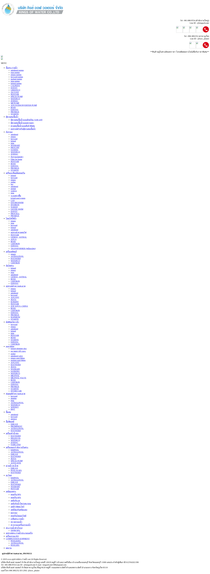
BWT (13, 409)
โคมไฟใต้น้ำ (11, 218)
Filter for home (16, 159)
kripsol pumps (16, 83)
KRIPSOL (15, 450)
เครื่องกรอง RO (12, 536)
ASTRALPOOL (17, 256)
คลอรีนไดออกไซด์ (18, 516)
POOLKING (16, 541)
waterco (14, 191)
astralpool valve (17, 356)
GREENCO (15, 90)
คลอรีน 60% (16, 497)
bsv (12, 184)
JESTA (13, 300)
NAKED (14, 207)
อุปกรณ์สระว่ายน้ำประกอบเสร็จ (19, 533)
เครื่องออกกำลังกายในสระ (17, 447)
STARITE (15, 114)
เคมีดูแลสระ (11, 491)
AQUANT (15, 297)
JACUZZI (15, 92)
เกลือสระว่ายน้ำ (17, 519)
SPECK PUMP (17, 97)
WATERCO (15, 99)
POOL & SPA (16, 470)
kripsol (13, 141)
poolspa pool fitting (18, 360)
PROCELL (15, 214)
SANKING (15, 371)
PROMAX (15, 112)
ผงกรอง (14, 513)
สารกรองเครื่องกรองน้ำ (21, 525)
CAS (13, 200)
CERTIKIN (15, 244)
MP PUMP (15, 103)
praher (13, 354)
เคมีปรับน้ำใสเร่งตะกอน (21, 504)
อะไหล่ (9, 475)
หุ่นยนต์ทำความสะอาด (15, 394)
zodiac (13, 182)
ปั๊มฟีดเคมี (10, 422)
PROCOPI (15, 148)
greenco (14, 419)
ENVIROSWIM (17, 203)
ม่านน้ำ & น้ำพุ (12, 466)
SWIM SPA (15, 530)
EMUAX (14, 424)
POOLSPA (15, 545)
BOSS (13, 107)
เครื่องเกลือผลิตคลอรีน (15, 173)
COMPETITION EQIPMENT (18, 539)
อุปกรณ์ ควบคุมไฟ (18, 232)
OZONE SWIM (17, 209)
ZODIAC (14, 101)
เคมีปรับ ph (15, 501)
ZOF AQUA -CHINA (19, 306)
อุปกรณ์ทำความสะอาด (16, 286)
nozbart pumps (16, 79)
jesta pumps (15, 81)
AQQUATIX (16, 463)
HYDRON (15, 205)
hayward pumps (17, 77)
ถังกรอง (9, 132)
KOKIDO (15, 302)
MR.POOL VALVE (18, 378)
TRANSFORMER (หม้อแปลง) (23, 249)
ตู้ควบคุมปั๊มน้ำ (12, 117)
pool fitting (10, 346)
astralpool (14, 134)
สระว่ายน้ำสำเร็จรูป (14, 528)
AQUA (14, 239)
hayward (14, 139)
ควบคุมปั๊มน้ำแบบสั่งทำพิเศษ (23, 126)
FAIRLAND (16, 445)
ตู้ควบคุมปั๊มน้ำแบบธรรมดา (22, 123)
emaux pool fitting (18, 358)
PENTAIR (15, 94)
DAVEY (14, 88)
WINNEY (15, 407)
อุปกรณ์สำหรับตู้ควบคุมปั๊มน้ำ (23, 129)
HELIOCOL (16, 438)
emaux (13, 137)
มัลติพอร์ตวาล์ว (12, 322)
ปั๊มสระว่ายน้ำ (12, 68)
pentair (13, 189)
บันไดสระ (10, 266)
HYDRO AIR (16, 391)
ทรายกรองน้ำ (16, 522)
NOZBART (15, 145)
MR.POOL (15, 376)
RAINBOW (15, 317)
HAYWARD (16, 258)
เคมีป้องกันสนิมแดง (19, 510)
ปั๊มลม (8, 412)
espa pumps (15, 72)
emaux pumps (16, 75)
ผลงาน (9, 548)
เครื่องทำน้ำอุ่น (12, 433)
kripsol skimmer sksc (19, 349)
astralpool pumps (17, 70)
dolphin (14, 398)
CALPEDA (15, 86)
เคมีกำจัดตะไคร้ (17, 507)
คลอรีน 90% (16, 494)
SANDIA (14, 150)
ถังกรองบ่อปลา (17, 157)
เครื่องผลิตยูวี (11, 252)
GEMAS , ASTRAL (19, 237)
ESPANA (14, 110)
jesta (12, 143)
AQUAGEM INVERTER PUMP (24, 105)
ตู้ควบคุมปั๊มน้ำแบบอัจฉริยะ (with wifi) (26, 120)
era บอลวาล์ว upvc (18, 351)
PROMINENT (16, 426)
